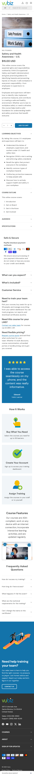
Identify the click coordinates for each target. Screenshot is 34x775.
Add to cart (23, 125)
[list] (17, 32)
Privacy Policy (6, 770)
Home (4, 14)
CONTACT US (9, 687)
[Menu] (31, 3)
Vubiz (8, 767)
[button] (27, 3)
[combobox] (17, 8)
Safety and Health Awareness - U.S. (18, 14)
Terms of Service (17, 770)
